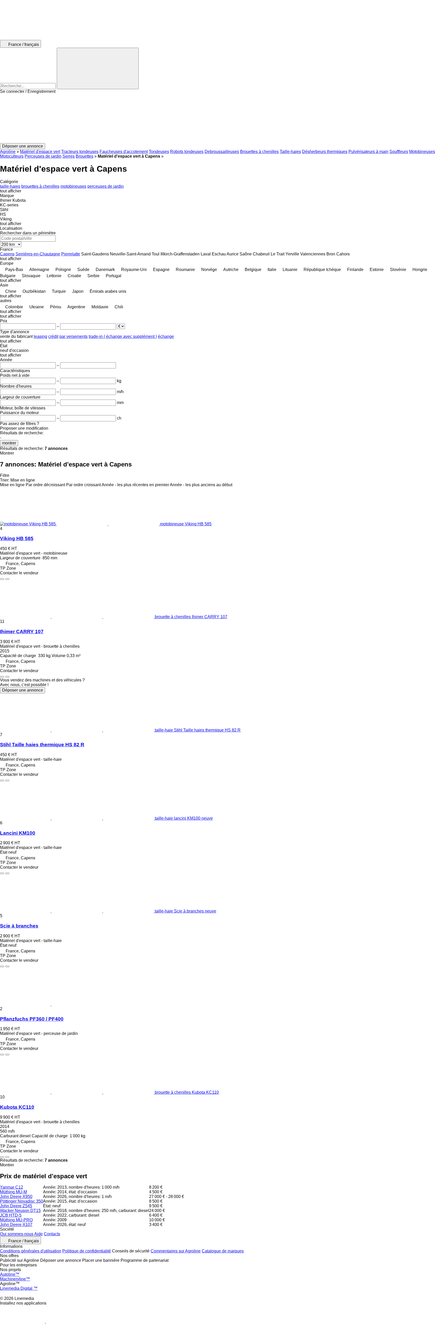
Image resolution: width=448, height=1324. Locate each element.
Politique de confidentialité (86, 1251)
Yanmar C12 (11, 1187)
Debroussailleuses (222, 151)
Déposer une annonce (22, 690)
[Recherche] (98, 68)
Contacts (52, 1234)
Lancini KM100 (17, 833)
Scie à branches (19, 926)
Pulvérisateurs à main (368, 151)
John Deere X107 (16, 1224)
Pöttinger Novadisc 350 (21, 1201)
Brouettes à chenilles (259, 151)
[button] (224, 118)
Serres (68, 156)
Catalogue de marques (223, 1251)
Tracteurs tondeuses (80, 151)
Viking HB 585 (16, 538)
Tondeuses (159, 151)
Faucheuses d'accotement (124, 151)
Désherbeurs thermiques (324, 151)
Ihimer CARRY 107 (22, 631)
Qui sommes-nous (16, 1234)
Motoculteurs (12, 156)
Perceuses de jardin (43, 156)
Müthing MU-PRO (16, 1220)
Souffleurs (398, 151)
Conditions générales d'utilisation (30, 1251)
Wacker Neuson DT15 (20, 1210)
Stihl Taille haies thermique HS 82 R (42, 744)
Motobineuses (422, 151)
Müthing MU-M (13, 1192)
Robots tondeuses (187, 151)
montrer (9, 443)
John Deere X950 (16, 1196)
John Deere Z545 (16, 1206)
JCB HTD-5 (11, 1215)
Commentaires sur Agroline (176, 1251)
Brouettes (84, 156)
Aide (38, 1234)
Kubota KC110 (17, 1107)
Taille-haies (290, 151)
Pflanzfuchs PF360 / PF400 (32, 1019)
